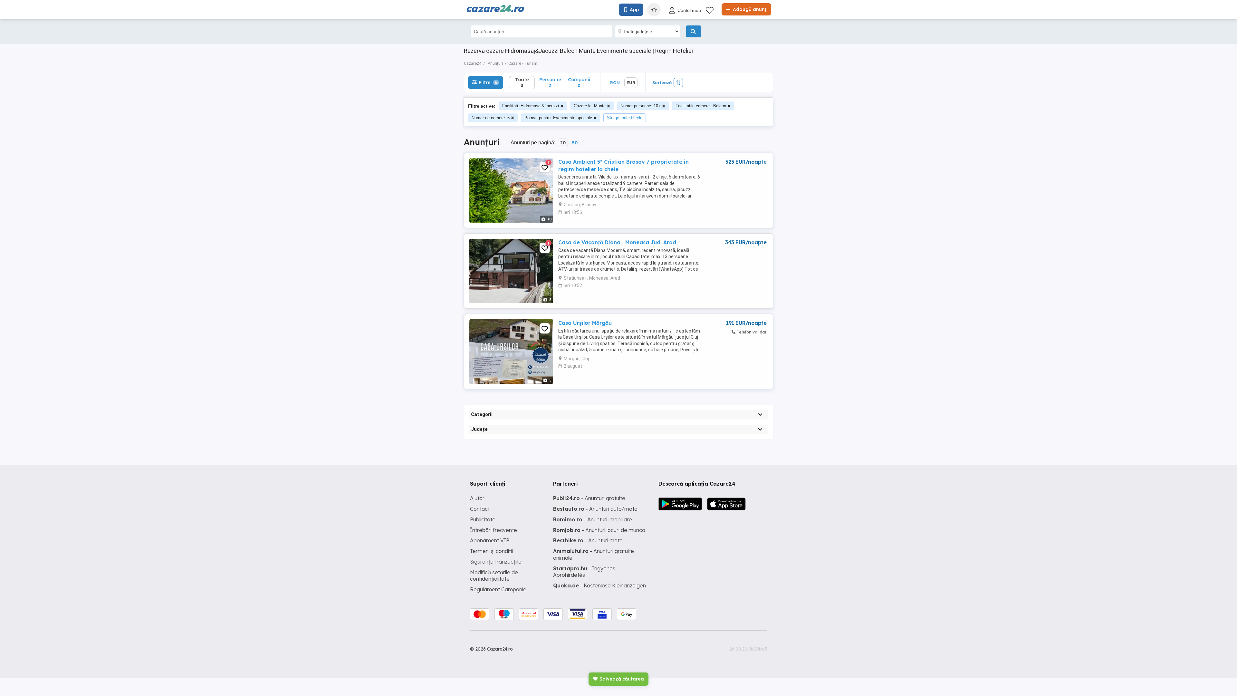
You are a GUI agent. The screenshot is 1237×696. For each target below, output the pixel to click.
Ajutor (477, 498)
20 (563, 143)
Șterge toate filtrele (624, 117)
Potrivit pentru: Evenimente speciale (558, 117)
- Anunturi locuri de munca (599, 530)
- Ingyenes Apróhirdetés (584, 571)
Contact (480, 509)
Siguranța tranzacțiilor (496, 561)
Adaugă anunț (749, 9)
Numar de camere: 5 (491, 117)
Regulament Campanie (498, 589)
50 (575, 143)
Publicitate (482, 519)
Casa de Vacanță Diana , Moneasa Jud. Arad (617, 242)
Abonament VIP (489, 540)
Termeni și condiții (491, 551)
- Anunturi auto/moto (595, 509)
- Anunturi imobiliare (592, 519)
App (634, 10)
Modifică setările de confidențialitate (494, 575)
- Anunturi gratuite (589, 498)
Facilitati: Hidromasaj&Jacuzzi (530, 105)
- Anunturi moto (588, 540)
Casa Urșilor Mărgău (585, 323)
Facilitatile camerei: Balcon (701, 105)
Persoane (550, 82)
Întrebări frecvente (493, 530)
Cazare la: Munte (590, 105)
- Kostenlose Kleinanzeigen (599, 585)
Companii (579, 82)
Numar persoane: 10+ (640, 105)
